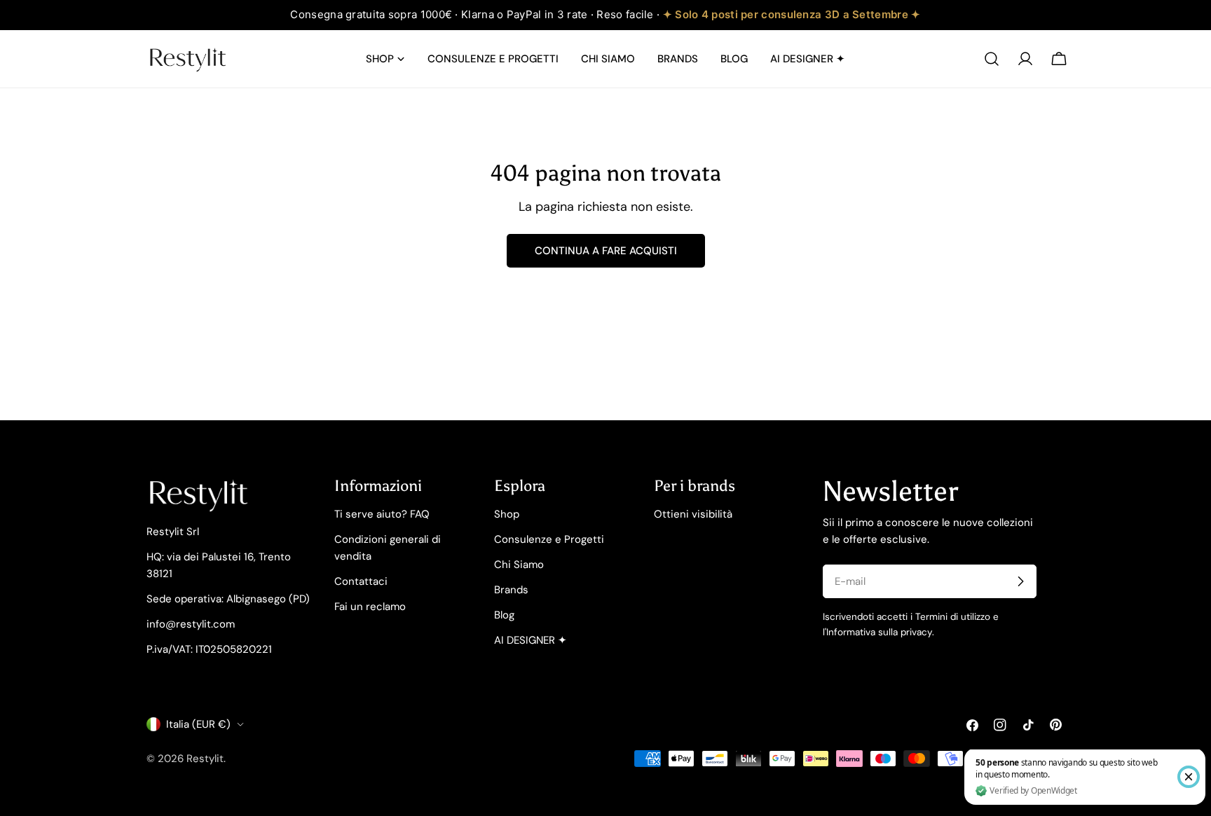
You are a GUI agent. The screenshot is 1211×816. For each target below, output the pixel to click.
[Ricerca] (992, 59)
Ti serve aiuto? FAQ (382, 514)
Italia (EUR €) (198, 724)
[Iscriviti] (1020, 581)
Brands (511, 590)
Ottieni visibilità (693, 514)
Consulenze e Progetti (549, 539)
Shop (506, 514)
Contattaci (361, 581)
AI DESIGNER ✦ (530, 640)
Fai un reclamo (370, 607)
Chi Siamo (519, 565)
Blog (504, 615)
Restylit (205, 759)
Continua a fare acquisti (606, 251)
